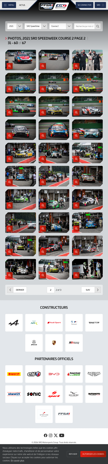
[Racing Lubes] (74, 374)
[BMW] (74, 322)
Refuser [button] (73, 454)
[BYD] (54, 374)
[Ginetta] (94, 322)
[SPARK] (54, 394)
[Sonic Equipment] (34, 394)
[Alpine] (14, 322)
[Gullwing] (74, 394)
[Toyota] (74, 343)
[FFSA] (64, 414)
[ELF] (34, 374)
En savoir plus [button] (17, 460)
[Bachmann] (94, 374)
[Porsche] (54, 343)
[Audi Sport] (54, 322)
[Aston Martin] (34, 322)
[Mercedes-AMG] (34, 343)
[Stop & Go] (44, 414)
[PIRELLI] (14, 374)
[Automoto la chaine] (94, 394)
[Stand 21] (14, 394)
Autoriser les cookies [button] (93, 454)
